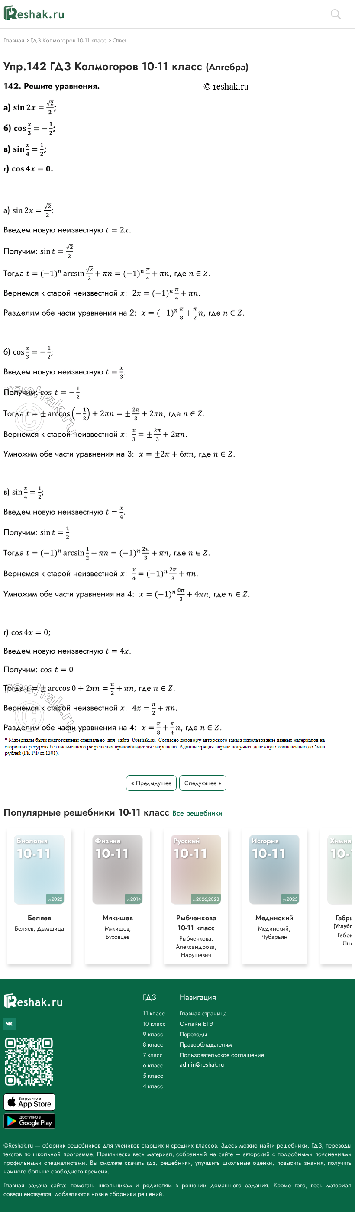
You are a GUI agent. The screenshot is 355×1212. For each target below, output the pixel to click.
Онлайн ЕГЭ (196, 1023)
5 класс (153, 1075)
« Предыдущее (151, 783)
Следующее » (202, 783)
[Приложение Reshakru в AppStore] (29, 1108)
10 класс (154, 1023)
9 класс (153, 1034)
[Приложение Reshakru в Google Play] (29, 1126)
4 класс (153, 1086)
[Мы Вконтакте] (9, 1024)
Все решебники (197, 812)
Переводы (193, 1034)
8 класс (153, 1044)
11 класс (154, 1013)
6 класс (153, 1065)
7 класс (153, 1055)
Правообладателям (206, 1044)
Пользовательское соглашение (222, 1055)
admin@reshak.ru (202, 1064)
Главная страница (203, 1013)
